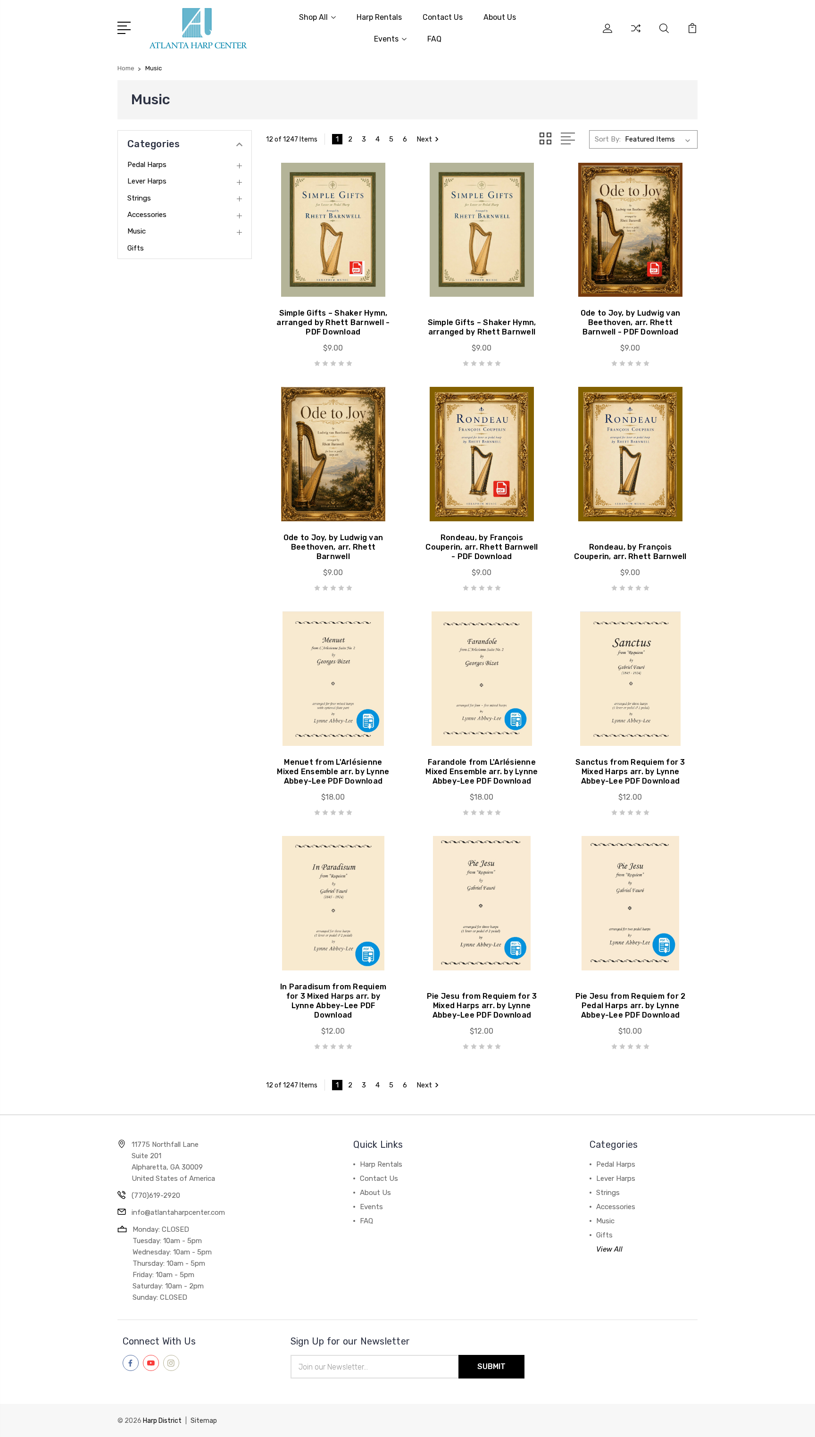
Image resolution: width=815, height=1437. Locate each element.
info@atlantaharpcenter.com (178, 1212)
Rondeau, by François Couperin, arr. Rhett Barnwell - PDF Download (481, 547)
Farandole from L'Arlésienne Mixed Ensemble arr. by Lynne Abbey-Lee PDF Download (481, 771)
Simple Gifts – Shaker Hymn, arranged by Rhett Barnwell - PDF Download (333, 322)
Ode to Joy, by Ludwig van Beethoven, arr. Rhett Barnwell (333, 547)
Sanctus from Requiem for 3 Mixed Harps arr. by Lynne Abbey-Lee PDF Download (630, 771)
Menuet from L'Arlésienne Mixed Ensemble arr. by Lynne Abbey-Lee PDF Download (333, 771)
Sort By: (608, 139)
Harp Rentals (379, 17)
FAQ (434, 38)
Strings (139, 198)
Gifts (135, 248)
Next (424, 139)
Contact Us (443, 17)
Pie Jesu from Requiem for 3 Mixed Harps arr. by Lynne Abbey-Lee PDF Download (482, 1005)
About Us (499, 17)
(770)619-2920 (156, 1195)
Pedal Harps (146, 164)
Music (136, 231)
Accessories (146, 214)
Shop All (313, 17)
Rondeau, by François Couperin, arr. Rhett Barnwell (630, 552)
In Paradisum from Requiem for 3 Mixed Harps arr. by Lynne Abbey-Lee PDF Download (333, 1000)
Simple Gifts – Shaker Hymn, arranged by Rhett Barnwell (482, 327)
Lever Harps (146, 181)
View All (609, 1249)
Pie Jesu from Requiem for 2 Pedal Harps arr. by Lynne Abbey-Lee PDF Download (630, 1005)
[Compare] (636, 34)
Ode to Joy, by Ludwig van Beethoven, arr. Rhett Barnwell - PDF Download (630, 322)
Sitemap (204, 1421)
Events (386, 38)
